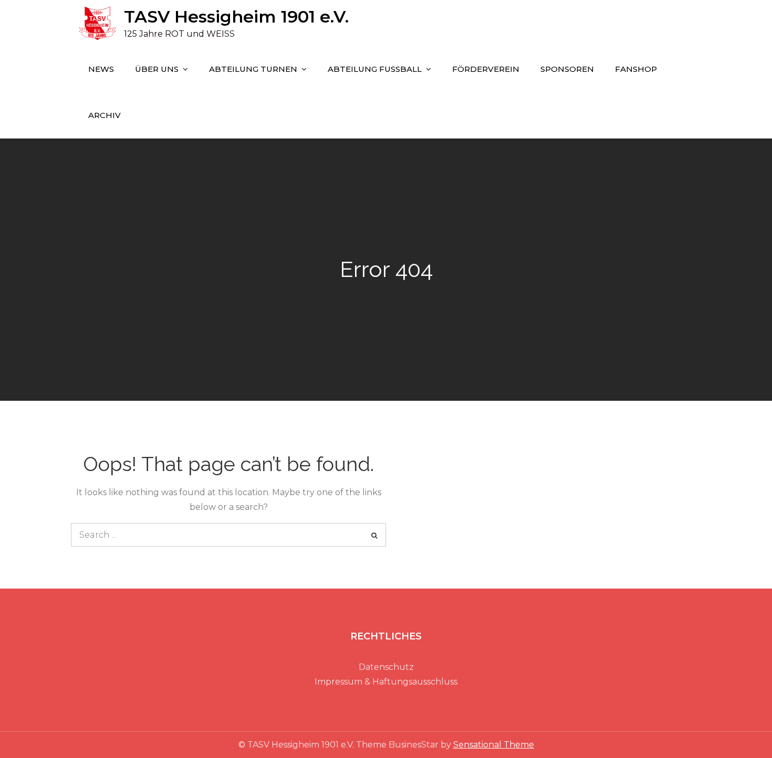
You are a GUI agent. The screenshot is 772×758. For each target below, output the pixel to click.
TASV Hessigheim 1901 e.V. (236, 16)
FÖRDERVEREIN (485, 69)
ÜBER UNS (157, 69)
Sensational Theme (493, 745)
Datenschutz (386, 667)
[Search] (374, 535)
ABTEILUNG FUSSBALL (375, 69)
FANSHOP (636, 69)
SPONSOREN (567, 69)
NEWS (101, 69)
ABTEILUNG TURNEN (253, 69)
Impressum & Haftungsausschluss (386, 682)
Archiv (104, 115)
